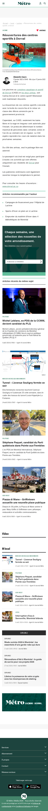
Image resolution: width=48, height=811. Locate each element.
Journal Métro (23, 648)
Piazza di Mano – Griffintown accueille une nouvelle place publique (23, 500)
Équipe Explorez (23, 683)
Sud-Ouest (6, 495)
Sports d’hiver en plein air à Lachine (21, 211)
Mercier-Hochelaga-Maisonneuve (13, 379)
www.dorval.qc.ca (10, 186)
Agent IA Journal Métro (24, 342)
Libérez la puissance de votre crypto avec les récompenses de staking (21, 677)
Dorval (31, 163)
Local (12, 23)
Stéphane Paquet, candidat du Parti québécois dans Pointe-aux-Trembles (23, 444)
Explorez (24, 633)
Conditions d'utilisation (23, 806)
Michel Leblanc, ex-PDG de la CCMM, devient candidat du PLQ (23, 322)
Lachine (19, 23)
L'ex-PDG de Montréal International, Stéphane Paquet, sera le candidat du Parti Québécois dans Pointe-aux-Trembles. (23, 452)
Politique (5, 316)
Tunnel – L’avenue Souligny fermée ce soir (23, 384)
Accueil (5, 23)
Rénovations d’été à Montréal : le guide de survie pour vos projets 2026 (23, 660)
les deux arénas (28, 93)
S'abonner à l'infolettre (15, 262)
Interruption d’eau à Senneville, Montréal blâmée (29, 617)
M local (6, 548)
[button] (3, 3)
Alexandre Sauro (20, 76)
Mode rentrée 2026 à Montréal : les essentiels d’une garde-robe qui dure (22, 643)
